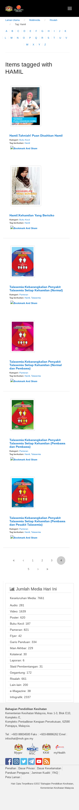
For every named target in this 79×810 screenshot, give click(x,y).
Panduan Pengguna (17, 772)
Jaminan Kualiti (40, 772)
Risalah (53, 20)
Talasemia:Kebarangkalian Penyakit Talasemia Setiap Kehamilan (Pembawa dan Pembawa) (37, 443)
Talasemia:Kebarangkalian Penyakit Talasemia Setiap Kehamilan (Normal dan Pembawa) (35, 365)
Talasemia (36, 298)
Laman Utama (12, 20)
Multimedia (34, 20)
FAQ (55, 772)
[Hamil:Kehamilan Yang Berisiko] (26, 185)
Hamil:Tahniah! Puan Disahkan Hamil (36, 135)
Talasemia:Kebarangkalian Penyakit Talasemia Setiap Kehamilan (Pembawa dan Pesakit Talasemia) (37, 521)
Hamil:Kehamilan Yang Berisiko (31, 215)
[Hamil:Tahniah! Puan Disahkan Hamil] (26, 105)
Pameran (23, 294)
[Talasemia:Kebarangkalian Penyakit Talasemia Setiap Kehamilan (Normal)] (23, 261)
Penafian (10, 768)
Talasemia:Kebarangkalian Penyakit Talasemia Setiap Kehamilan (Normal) (36, 288)
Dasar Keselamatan (49, 768)
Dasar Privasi (26, 768)
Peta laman (12, 777)
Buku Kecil (24, 140)
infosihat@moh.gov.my (19, 738)
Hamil (27, 143)
